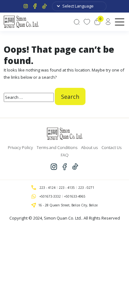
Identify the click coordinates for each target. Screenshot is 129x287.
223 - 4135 (67, 187)
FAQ (65, 155)
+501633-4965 (74, 196)
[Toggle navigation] (120, 21)
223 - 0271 (86, 187)
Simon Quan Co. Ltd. (63, 218)
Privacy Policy (20, 147)
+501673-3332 (50, 196)
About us (89, 147)
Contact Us (111, 147)
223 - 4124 (47, 187)
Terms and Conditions (57, 147)
